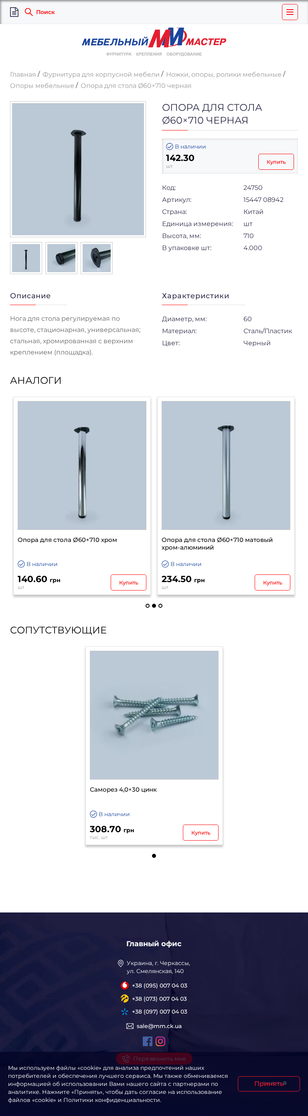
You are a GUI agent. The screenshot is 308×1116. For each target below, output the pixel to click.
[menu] (290, 12)
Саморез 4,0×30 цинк (123, 789)
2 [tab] (154, 606)
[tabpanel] (82, 496)
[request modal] (14, 12)
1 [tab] (148, 606)
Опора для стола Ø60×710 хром (67, 540)
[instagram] (160, 1041)
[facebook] (147, 1041)
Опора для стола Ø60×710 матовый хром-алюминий (217, 543)
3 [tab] (160, 606)
